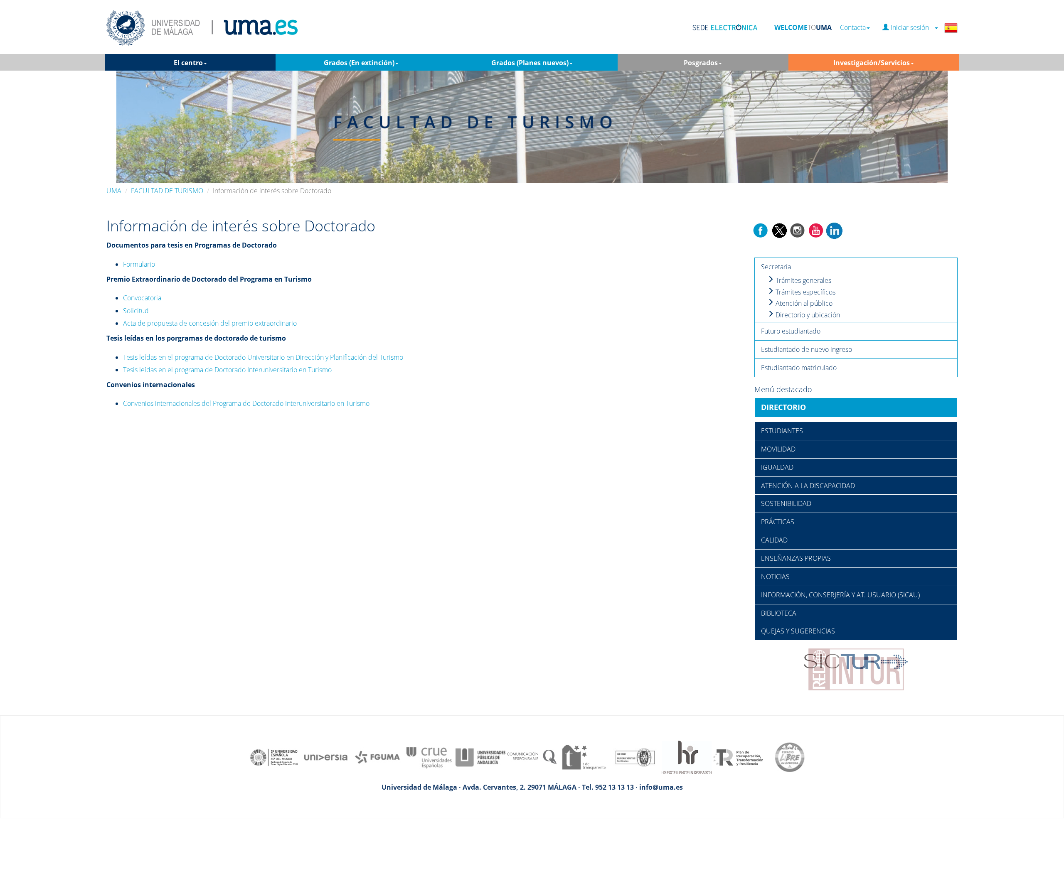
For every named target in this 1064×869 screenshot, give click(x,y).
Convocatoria (142, 297)
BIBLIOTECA (778, 613)
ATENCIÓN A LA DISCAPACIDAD (808, 485)
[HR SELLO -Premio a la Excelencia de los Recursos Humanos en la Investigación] (687, 740)
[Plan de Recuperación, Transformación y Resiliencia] (738, 740)
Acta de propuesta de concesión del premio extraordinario (210, 323)
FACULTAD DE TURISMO (167, 190)
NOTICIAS (775, 576)
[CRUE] (429, 740)
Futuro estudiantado (790, 331)
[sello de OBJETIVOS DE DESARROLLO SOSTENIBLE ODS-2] (274, 740)
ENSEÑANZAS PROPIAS (796, 558)
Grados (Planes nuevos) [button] (530, 62)
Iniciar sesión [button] (911, 27)
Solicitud (136, 310)
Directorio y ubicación (807, 314)
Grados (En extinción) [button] (359, 62)
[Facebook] (760, 229)
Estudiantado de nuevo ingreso (806, 349)
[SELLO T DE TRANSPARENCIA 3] (583, 740)
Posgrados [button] (701, 62)
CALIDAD (774, 540)
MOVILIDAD (778, 449)
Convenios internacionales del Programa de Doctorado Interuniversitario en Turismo (246, 403)
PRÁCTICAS (777, 521)
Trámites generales (802, 280)
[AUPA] (480, 740)
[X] (779, 229)
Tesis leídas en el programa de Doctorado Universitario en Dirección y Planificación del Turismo (263, 357)
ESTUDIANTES (782, 430)
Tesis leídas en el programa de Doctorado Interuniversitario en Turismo (227, 369)
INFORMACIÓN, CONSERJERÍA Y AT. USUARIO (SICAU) (840, 594)
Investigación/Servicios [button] (871, 62)
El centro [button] (188, 62)
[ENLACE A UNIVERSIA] (326, 740)
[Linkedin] (834, 229)
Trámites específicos (804, 292)
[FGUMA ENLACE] (377, 740)
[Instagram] (797, 229)
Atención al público (803, 303)
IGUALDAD (777, 467)
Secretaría (776, 266)
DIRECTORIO (783, 407)
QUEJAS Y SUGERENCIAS (798, 631)
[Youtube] (816, 229)
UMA (113, 190)
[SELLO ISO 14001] (635, 740)
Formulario (139, 264)
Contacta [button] (853, 27)
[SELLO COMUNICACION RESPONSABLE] (532, 740)
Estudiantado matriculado (799, 367)
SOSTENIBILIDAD (786, 503)
